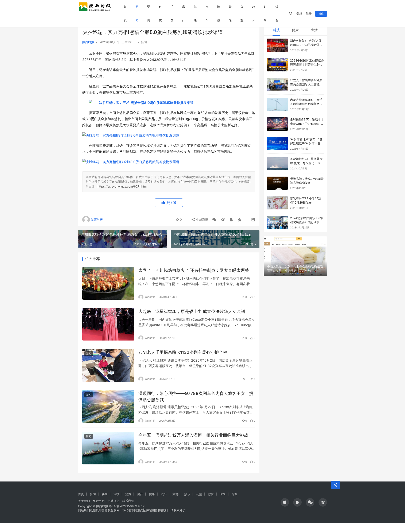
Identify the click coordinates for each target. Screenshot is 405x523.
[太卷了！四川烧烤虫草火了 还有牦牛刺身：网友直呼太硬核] (108, 283)
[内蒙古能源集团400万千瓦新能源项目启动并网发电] (277, 104)
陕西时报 (88, 42)
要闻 (148, 13)
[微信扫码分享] (214, 219)
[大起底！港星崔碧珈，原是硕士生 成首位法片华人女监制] (108, 324)
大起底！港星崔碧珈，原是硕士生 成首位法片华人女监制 (191, 311)
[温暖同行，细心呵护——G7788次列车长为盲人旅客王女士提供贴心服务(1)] (108, 406)
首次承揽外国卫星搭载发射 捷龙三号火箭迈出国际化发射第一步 (306, 163)
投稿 (321, 13)
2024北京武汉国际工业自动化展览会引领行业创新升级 (307, 222)
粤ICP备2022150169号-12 (126, 506)
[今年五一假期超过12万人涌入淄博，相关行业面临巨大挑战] (108, 448)
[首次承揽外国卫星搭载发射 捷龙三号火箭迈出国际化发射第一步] (277, 163)
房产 (183, 13)
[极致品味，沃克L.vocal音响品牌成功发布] (277, 183)
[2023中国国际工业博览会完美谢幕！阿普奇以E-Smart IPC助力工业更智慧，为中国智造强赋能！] (277, 65)
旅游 (218, 13)
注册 (309, 13)
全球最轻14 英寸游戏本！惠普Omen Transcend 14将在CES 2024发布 (307, 123)
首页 (125, 13)
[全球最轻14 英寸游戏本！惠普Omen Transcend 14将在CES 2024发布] (277, 124)
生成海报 (201, 219)
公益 (241, 13)
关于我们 (84, 501)
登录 (299, 13)
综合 (276, 13)
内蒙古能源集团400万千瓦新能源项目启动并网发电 (306, 104)
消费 (171, 13)
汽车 (206, 13)
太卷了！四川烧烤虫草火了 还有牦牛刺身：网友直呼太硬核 (193, 270)
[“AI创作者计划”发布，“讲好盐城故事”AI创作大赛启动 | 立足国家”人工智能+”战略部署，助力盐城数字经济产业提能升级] (277, 143)
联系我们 (128, 501)
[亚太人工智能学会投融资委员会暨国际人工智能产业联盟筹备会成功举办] (277, 84)
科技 (160, 13)
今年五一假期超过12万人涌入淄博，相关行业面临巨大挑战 (193, 435)
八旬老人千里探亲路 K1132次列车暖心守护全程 (182, 352)
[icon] (285, 502)
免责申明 (99, 501)
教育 (253, 13)
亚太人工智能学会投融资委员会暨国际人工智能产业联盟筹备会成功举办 (306, 84)
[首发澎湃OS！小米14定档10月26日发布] (277, 202)
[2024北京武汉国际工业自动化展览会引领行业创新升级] (277, 222)
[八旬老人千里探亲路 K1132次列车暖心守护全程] (108, 365)
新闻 (136, 13)
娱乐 (230, 13)
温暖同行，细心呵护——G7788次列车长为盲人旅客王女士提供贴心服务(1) (195, 396)
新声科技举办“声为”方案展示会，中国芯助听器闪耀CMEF (306, 45)
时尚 (265, 13)
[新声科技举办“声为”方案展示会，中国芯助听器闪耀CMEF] (277, 45)
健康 (195, 13)
